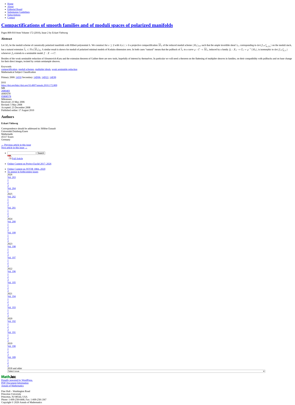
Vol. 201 (11, 207)
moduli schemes (26, 69)
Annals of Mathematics (12, 385)
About (10, 6)
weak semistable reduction (64, 69)
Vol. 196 (11, 271)
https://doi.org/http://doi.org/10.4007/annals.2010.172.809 (29, 85)
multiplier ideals (43, 69)
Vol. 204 (11, 188)
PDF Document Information (15, 383)
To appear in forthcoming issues (22, 171)
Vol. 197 (11, 257)
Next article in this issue (14, 147)
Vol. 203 (11, 177)
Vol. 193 (11, 307)
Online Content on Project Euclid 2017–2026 (29, 163)
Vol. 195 (11, 282)
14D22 (45, 77)
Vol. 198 (11, 246)
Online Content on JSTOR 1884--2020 (26, 169)
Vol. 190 (11, 346)
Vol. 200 (11, 221)
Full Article (17, 158)
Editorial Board (14, 9)
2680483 (5, 91)
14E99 (53, 77)
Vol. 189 (11, 357)
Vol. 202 (11, 196)
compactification (9, 69)
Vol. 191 (11, 332)
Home (10, 3)
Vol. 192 (11, 321)
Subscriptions (13, 15)
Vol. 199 (11, 232)
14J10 (19, 77)
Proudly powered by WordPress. (17, 380)
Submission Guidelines (18, 12)
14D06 (37, 77)
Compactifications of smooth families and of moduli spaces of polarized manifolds (87, 25)
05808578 (6, 96)
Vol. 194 (11, 296)
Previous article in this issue (16, 145)
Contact (11, 17)
